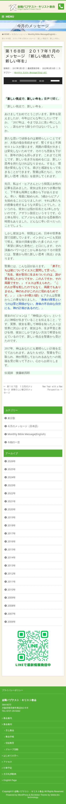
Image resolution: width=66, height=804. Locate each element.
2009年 (12, 597)
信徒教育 (10, 742)
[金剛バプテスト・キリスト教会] (33, 7)
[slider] (56, 80)
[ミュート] (48, 81)
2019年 (12, 517)
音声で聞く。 (52, 98)
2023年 (12, 485)
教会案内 (8, 718)
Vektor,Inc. (55, 795)
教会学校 (10, 736)
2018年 (12, 525)
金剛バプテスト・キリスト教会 (29, 791)
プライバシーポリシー (12, 690)
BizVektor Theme (39, 795)
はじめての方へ (11, 755)
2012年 (12, 573)
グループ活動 (12, 749)
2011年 (12, 581)
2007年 (12, 613)
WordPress (23, 795)
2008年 (12, 605)
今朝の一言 (14, 442)
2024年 (12, 477)
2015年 (12, 549)
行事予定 (8, 767)
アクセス (8, 761)
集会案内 (8, 724)
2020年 (12, 509)
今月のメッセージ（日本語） (24, 426)
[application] (33, 80)
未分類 (11, 418)
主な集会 (10, 730)
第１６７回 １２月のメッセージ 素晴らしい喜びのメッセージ (18, 389)
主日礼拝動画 (10, 773)
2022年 (12, 493)
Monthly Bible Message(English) (30, 72)
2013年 (12, 565)
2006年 (12, 621)
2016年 (12, 541)
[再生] (8, 81)
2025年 (12, 469)
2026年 (12, 461)
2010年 (12, 589)
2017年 (12, 533)
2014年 (12, 557)
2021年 (12, 501)
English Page (10, 780)
